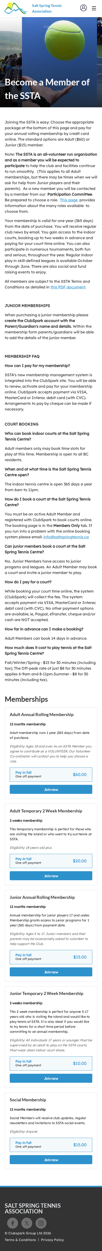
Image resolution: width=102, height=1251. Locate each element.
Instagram (41, 1223)
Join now (51, 789)
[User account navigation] (83, 8)
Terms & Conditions (20, 1240)
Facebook (12, 1223)
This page (69, 200)
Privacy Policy (52, 1240)
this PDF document (68, 287)
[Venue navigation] (94, 8)
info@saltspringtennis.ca (66, 536)
